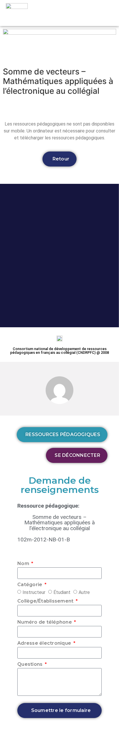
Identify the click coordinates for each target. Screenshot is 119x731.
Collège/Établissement (46, 601)
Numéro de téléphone (45, 622)
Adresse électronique (44, 643)
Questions (30, 664)
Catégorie (30, 584)
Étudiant (61, 592)
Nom (23, 563)
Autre (84, 592)
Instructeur (34, 592)
